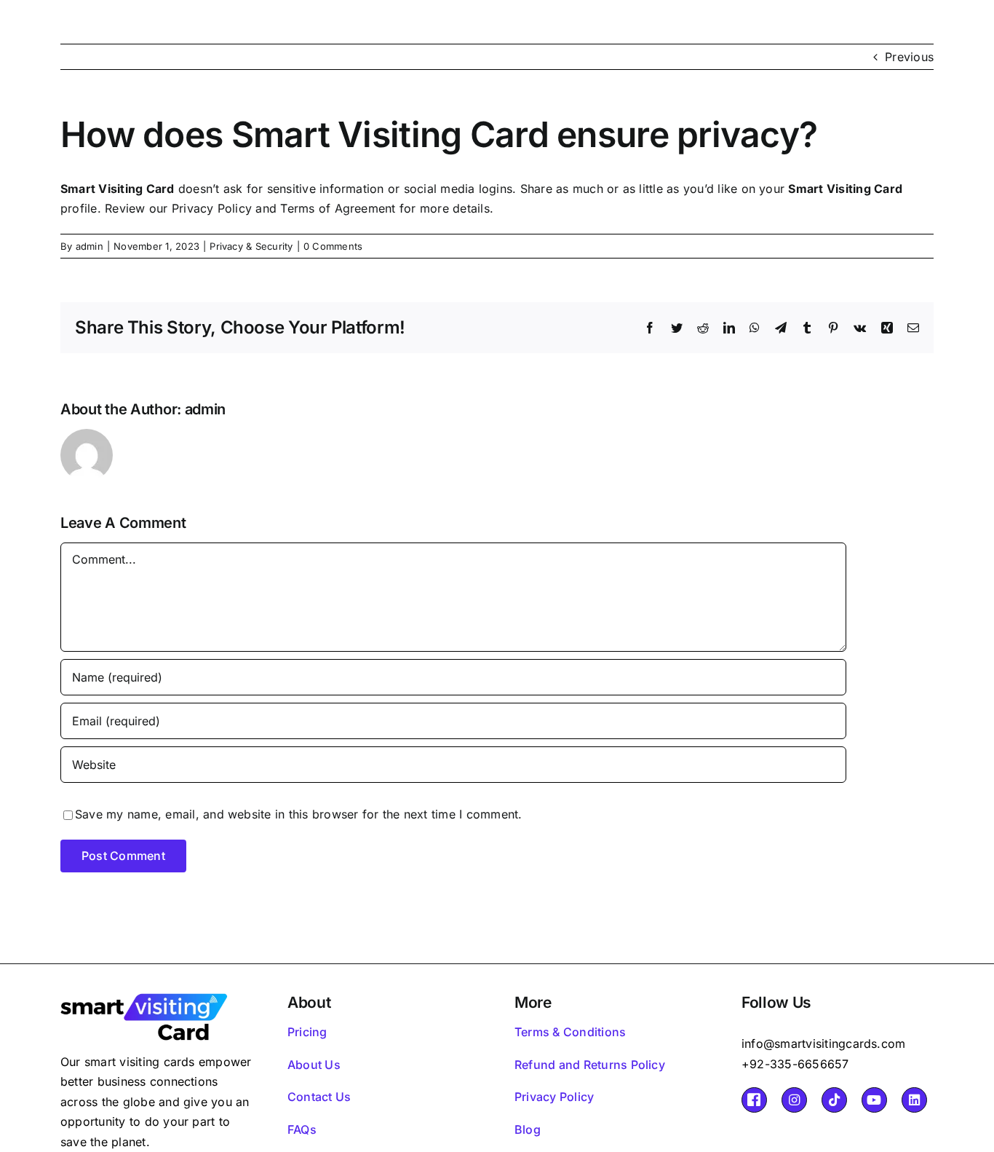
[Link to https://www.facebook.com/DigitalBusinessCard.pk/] (754, 1100)
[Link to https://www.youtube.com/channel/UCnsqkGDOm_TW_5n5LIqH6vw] (874, 1100)
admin (89, 246)
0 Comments (332, 246)
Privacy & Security (251, 246)
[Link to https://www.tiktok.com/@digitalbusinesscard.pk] (834, 1100)
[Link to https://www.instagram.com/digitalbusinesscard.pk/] (794, 1100)
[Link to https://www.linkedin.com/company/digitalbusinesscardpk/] (914, 1100)
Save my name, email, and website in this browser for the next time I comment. (298, 814)
